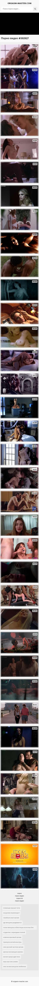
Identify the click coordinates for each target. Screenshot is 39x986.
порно (19, 893)
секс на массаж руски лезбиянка (14, 966)
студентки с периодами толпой (14, 932)
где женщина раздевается (12, 922)
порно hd (19, 898)
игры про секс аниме (10, 961)
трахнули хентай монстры (12, 942)
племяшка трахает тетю (11, 908)
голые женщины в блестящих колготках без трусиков (18, 928)
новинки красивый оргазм (12, 937)
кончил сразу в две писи (11, 957)
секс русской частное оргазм (13, 947)
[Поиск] (35, 9)
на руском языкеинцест (11, 913)
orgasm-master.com (19, 3)
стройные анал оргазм (11, 918)
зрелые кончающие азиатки (13, 952)
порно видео (19, 896)
